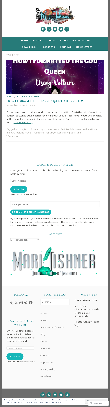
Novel (24, 132)
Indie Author (13, 132)
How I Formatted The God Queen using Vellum (45, 101)
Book (27, 129)
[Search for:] (54, 302)
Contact (65, 47)
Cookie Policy (55, 402)
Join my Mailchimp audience (30, 212)
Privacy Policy (47, 369)
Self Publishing (36, 132)
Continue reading (23, 122)
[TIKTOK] (67, 394)
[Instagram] (49, 29)
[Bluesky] (61, 29)
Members (49, 47)
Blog (52, 40)
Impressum (46, 362)
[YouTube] (55, 29)
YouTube (76, 132)
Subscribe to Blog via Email (55, 165)
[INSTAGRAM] (48, 394)
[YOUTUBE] (55, 394)
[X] (16, 303)
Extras (43, 341)
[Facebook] (43, 29)
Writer (57, 132)
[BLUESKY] (61, 394)
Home (24, 40)
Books (37, 40)
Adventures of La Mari (75, 40)
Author (19, 129)
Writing (35, 96)
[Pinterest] (26, 303)
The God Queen (22, 96)
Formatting (37, 129)
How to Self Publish (63, 129)
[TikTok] (66, 29)
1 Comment (12, 136)
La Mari (32, 105)
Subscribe (18, 189)
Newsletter (84, 47)
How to (10, 96)
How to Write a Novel (86, 129)
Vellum (49, 132)
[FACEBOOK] (42, 394)
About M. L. (29, 47)
